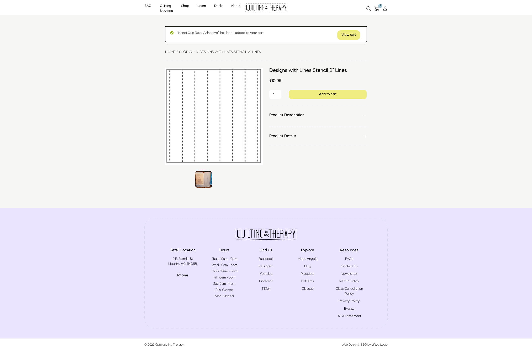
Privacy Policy (349, 301)
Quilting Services (166, 8)
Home (170, 52)
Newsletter (349, 273)
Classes (308, 288)
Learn (201, 5)
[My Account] (385, 8)
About (235, 5)
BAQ (147, 5)
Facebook (266, 258)
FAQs (349, 258)
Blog (307, 266)
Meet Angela (307, 258)
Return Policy (349, 281)
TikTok (266, 288)
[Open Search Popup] (368, 8)
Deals (218, 5)
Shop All (187, 52)
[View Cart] (376, 8)
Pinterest (266, 281)
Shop (185, 5)
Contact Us (349, 266)
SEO (364, 344)
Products (307, 273)
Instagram (266, 266)
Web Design (349, 344)
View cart (348, 34)
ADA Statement (349, 316)
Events (349, 308)
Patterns (307, 281)
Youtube (266, 273)
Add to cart (327, 94)
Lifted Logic (380, 344)
